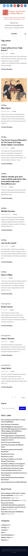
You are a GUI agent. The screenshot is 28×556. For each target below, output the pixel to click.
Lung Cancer (6, 368)
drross (12, 53)
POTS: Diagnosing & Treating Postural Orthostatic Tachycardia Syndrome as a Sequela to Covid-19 (13, 438)
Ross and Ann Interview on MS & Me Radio (14, 482)
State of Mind (6, 275)
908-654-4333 (14, 23)
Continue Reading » (7, 69)
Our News (4, 45)
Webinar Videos (6, 537)
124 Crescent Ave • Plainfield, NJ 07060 (14, 27)
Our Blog (3, 105)
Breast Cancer (7, 307)
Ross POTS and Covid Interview (10, 442)
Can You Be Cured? (8, 243)
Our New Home (5, 498)
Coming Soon (5, 525)
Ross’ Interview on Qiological (10, 424)
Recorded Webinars (7, 535)
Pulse (2, 532)
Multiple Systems (8, 211)
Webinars (4, 540)
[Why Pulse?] (14, 101)
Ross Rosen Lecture (7, 456)
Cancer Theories (7, 339)
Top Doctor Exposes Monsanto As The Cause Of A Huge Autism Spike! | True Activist (14, 142)
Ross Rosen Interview (7, 454)
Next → (24, 397)
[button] (14, 33)
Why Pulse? (6, 108)
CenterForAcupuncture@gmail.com (14, 25)
